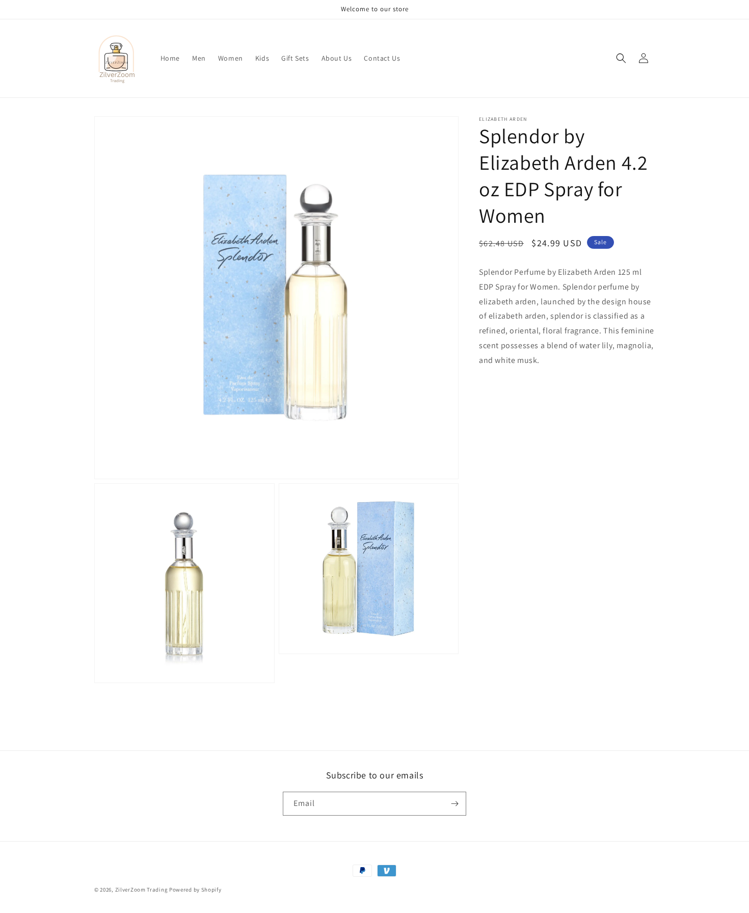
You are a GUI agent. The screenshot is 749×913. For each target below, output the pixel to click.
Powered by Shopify (195, 889)
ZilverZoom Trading (141, 889)
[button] (621, 58)
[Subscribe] (454, 804)
